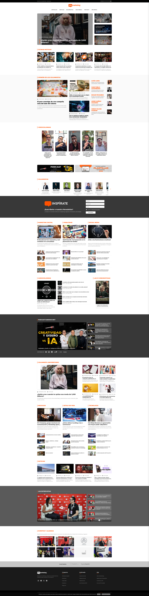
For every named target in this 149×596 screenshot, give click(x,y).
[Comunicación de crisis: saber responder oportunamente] (66, 435)
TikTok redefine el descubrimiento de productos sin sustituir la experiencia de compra (45, 67)
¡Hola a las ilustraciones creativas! (99, 240)
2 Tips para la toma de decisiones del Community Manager (53, 252)
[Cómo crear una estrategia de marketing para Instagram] (92, 258)
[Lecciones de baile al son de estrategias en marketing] (66, 264)
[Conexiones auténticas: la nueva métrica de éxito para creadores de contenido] (84, 57)
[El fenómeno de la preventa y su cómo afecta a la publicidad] (108, 388)
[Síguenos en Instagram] (38, 581)
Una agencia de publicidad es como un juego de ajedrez (78, 270)
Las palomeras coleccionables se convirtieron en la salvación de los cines (98, 113)
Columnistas (69, 9)
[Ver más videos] (99, 348)
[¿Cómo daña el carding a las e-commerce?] (74, 414)
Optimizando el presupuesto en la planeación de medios (74, 240)
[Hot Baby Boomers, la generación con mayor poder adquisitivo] (100, 414)
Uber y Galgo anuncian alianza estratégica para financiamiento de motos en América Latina (102, 478)
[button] (102, 295)
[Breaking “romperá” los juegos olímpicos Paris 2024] (92, 264)
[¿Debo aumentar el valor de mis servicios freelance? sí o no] (92, 447)
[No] (147, 594)
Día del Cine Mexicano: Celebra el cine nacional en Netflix (83, 478)
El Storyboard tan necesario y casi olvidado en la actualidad (48, 240)
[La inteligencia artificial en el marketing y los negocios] (92, 435)
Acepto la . (93, 209)
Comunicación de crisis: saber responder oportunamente (77, 435)
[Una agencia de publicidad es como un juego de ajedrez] (66, 270)
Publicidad (64, 580)
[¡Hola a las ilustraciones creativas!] (100, 231)
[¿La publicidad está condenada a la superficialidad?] (90, 388)
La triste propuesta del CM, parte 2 (104, 452)
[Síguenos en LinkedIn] (47, 581)
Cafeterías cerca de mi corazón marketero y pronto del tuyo (52, 264)
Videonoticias (82, 580)
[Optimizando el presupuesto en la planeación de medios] (74, 231)
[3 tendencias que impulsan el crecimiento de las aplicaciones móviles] (41, 270)
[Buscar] (111, 1)
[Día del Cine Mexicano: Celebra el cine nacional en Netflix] (84, 473)
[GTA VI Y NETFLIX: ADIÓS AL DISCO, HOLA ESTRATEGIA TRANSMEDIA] (79, 106)
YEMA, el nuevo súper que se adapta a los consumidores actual (79, 95)
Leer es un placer (49, 452)
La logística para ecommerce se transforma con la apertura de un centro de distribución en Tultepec (45, 478)
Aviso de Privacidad (101, 583)
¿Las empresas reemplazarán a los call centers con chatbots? (53, 258)
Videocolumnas (82, 578)
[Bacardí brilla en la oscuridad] (66, 252)
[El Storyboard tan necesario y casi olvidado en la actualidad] (49, 231)
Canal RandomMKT (83, 583)
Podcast (86, 9)
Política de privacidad (106, 594)
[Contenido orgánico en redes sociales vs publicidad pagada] (108, 369)
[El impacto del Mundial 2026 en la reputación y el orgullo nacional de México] (103, 57)
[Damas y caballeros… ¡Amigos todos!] (41, 441)
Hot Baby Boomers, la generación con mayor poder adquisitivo (99, 423)
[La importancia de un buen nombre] (41, 435)
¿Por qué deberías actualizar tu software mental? (77, 453)
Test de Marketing (100, 576)
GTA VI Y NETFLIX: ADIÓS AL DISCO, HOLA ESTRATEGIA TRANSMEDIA (78, 116)
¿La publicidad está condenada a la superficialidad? (87, 397)
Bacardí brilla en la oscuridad (77, 251)
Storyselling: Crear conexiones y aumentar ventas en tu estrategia (78, 447)
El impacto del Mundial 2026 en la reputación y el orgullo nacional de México (102, 67)
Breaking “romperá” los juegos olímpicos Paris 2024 (103, 264)
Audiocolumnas (82, 576)
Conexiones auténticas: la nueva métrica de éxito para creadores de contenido (83, 67)
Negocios (64, 585)
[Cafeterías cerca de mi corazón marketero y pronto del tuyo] (41, 264)
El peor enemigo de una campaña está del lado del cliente (102, 43)
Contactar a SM (100, 580)
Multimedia (79, 9)
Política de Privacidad (95, 209)
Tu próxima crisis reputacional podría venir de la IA (103, 21)
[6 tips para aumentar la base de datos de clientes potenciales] (92, 252)
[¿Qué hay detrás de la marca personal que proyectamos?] (92, 270)
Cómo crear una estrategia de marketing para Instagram (103, 258)
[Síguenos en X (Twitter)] (44, 581)
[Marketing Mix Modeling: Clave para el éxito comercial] (66, 258)
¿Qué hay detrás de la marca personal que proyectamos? (102, 270)
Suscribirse (90, 212)
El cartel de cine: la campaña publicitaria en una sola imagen (89, 379)
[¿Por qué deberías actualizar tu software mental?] (66, 453)
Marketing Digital (65, 576)
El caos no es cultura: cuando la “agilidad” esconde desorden (97, 97)
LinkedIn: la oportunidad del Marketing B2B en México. (97, 105)
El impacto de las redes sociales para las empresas (77, 441)
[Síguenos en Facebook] (41, 581)
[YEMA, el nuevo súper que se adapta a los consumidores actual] (79, 85)
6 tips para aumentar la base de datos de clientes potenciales (103, 252)
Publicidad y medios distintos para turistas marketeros (104, 441)
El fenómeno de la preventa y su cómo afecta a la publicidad (107, 398)
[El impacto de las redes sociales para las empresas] (66, 441)
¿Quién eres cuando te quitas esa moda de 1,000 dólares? (63, 41)
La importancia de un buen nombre (53, 434)
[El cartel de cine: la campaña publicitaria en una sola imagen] (90, 369)
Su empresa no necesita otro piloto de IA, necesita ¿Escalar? (103, 32)
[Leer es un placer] (41, 453)
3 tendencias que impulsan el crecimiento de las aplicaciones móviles (52, 270)
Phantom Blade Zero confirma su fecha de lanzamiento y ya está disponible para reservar (64, 478)
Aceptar (98, 594)
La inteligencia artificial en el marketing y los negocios (103, 435)
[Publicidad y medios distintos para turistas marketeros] (92, 441)
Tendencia (64, 583)
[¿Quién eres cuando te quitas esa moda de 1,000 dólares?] (65, 29)
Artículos (54, 9)
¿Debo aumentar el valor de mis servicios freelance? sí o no (103, 447)
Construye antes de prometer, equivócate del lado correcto (97, 91)
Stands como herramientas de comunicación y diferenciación (97, 83)
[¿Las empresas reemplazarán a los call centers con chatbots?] (41, 258)
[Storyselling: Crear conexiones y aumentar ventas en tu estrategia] (66, 447)
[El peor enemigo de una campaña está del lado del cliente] (52, 88)
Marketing (64, 578)
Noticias (62, 9)
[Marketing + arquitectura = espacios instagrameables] (41, 447)
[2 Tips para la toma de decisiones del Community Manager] (41, 252)
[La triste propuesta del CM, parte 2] (92, 453)
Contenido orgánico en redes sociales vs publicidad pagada (107, 379)
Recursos (94, 9)
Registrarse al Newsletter (102, 578)
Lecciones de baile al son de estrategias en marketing (77, 264)
